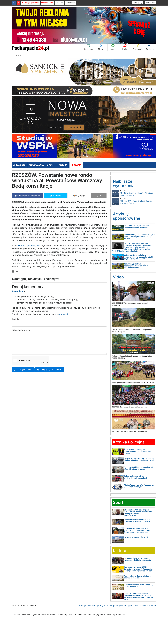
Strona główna (84, 605)
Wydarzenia (138, 49)
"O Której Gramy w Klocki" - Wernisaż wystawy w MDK (136, 193)
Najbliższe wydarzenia (123, 183)
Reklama (59, 2)
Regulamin (121, 605)
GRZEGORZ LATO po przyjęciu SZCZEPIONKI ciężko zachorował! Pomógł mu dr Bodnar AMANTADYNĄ (138, 512)
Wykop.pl (80, 195)
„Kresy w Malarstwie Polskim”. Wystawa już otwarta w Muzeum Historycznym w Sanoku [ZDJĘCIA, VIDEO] (138, 596)
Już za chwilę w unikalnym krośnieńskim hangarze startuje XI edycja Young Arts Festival (138, 257)
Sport (112, 49)
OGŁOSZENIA (36, 165)
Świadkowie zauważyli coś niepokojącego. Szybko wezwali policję (137, 451)
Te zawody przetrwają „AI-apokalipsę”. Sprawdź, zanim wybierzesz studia (136, 266)
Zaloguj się (137, 2)
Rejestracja (150, 2)
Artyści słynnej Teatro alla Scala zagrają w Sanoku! (137, 577)
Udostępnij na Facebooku (28, 195)
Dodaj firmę (48, 2)
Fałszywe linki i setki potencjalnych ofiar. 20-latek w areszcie (138, 468)
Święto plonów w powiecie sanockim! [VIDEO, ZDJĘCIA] (133, 382)
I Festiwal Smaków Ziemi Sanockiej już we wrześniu (138, 586)
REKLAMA (76, 165)
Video (118, 277)
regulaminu (64, 314)
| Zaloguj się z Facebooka (50, 370)
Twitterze (56, 195)
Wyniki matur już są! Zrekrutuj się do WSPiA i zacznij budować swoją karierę (139, 236)
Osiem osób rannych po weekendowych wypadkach (135, 477)
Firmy (100, 49)
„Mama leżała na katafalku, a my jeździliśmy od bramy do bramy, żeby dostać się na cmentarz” (137, 530)
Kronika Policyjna (129, 442)
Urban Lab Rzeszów (29, 245)
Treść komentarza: (21, 330)
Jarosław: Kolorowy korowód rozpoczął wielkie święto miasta (137, 559)
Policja (125, 49)
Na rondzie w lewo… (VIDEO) (136, 537)
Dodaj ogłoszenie (31, 2)
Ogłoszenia (88, 49)
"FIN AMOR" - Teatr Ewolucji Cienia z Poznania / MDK (136, 201)
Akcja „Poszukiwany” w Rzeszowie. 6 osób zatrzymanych (139, 486)
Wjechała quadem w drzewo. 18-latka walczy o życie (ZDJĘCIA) (137, 520)
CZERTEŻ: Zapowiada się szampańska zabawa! (129, 407)
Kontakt (152, 605)
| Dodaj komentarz (24, 370)
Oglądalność (132, 605)
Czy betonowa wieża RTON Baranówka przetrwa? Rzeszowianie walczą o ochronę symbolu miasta (139, 569)
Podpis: (15, 319)
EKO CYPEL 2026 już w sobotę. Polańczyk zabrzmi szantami (137, 227)
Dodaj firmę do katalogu (103, 605)
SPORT (51, 165)
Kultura (119, 550)
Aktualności (70, 2)
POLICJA (62, 165)
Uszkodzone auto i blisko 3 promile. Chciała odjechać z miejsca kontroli (139, 459)
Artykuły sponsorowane (126, 216)
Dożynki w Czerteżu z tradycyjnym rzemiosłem (129, 431)
